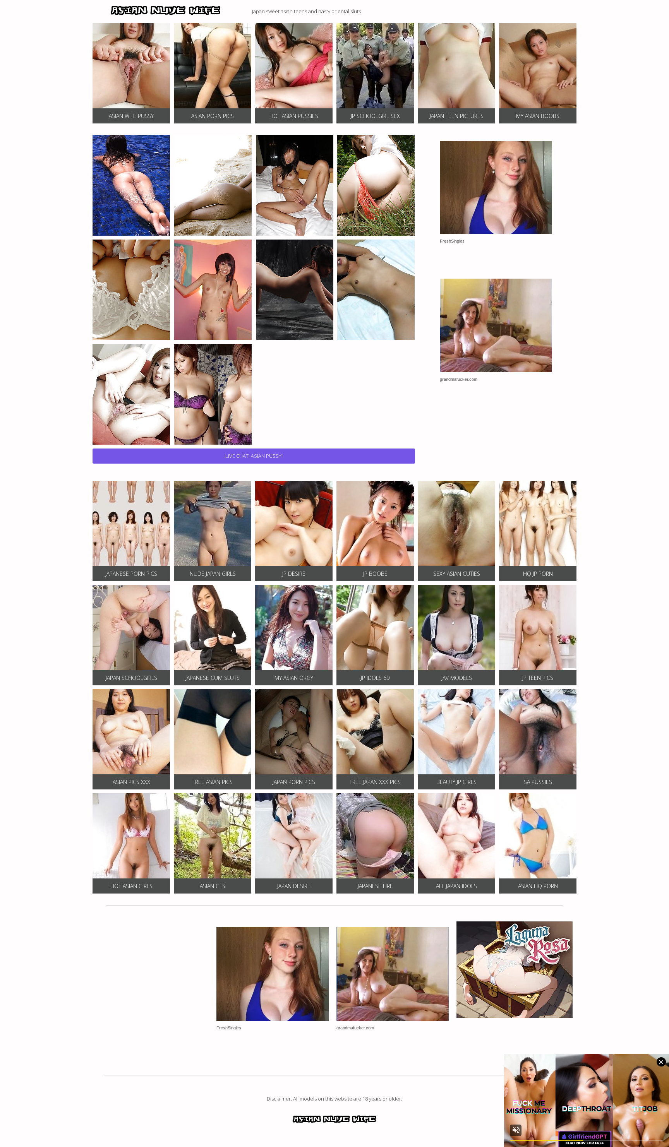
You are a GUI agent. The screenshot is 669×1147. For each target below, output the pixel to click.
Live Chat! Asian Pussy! (254, 455)
